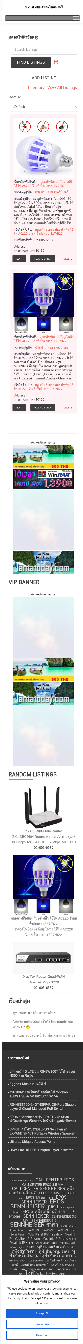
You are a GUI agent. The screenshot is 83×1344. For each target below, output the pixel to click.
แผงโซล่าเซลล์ (54, 1260)
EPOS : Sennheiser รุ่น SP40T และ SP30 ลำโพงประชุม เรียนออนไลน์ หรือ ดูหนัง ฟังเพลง (43, 1119)
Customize (42, 1324)
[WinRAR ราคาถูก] (43, 479)
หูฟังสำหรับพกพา (56, 1255)
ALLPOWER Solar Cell (22, 1180)
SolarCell (48, 1230)
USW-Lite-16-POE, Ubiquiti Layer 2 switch (41, 1150)
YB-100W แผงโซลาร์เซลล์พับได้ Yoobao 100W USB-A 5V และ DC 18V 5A (39, 1094)
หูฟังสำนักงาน (23, 1251)
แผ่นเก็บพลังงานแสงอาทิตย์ (36, 1269)
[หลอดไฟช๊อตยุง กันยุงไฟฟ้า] (43, 147)
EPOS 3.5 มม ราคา (39, 1197)
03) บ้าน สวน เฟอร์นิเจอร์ (51, 192)
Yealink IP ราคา (21, 1243)
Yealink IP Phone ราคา (59, 1239)
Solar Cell (33, 1230)
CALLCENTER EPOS (55, 1179)
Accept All (42, 1313)
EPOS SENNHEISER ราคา (37, 1204)
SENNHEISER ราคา (34, 1224)
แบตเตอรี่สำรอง (35, 1260)
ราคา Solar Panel (46, 1242)
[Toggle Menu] (76, 18)
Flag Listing (42, 258)
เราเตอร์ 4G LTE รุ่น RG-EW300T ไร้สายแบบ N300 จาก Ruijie (42, 1073)
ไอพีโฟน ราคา (55, 1274)
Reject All (42, 1335)
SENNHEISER (36, 1216)
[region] (41, 1309)
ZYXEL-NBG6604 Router (43, 831)
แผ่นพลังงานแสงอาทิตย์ (34, 1265)
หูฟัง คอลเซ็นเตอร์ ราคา (56, 1247)
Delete (67, 258)
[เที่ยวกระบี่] (43, 562)
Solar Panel (18, 1234)
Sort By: (15, 97)
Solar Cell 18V (65, 1230)
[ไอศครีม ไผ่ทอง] (43, 735)
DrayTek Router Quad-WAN (44, 976)
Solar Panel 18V (38, 1234)
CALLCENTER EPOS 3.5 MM (42, 1185)
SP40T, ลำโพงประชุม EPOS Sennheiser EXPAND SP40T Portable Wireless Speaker (42, 1131)
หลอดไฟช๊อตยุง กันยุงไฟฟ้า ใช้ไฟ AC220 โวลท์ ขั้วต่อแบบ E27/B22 (43, 339)
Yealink (57, 1234)
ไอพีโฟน (34, 1273)
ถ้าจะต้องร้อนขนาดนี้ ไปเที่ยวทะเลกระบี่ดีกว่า (44, 1036)
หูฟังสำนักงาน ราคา (54, 1251)
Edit (19, 258)
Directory (36, 88)
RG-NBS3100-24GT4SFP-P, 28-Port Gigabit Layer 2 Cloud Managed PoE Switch (43, 1106)
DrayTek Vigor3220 (44, 982)
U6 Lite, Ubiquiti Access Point (32, 1142)
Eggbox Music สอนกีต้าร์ (28, 1084)
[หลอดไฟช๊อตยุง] (43, 303)
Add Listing (44, 77)
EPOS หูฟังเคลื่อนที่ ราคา (45, 1211)
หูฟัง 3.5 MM (26, 1247)
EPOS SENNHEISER (43, 1199)
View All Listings (62, 88)
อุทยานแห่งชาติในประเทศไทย (34, 1013)
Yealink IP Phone (27, 1239)
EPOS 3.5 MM (49, 1193)
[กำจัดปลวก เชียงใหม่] (43, 520)
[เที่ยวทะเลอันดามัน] (43, 456)
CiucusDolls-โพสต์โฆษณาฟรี (43, 7)
